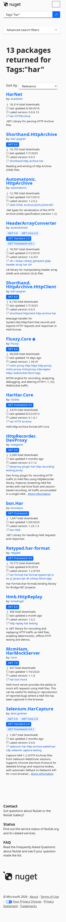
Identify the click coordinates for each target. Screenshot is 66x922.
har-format (31, 575)
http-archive (30, 161)
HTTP (17, 421)
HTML (19, 205)
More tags (34, 373)
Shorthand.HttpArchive (31, 134)
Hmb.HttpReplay (24, 597)
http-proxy (45, 365)
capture (27, 750)
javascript (19, 578)
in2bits (15, 399)
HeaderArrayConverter (31, 223)
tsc (8, 578)
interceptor (44, 369)
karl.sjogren (18, 139)
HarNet (14, 94)
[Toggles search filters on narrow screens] (56, 30)
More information (39, 494)
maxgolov (17, 444)
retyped (15, 553)
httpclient (29, 313)
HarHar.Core (19, 395)
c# (11, 261)
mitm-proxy (13, 369)
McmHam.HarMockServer (23, 651)
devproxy (15, 466)
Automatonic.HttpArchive (21, 181)
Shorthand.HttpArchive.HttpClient (31, 285)
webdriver (49, 746)
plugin (26, 466)
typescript (44, 575)
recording (48, 466)
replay (19, 623)
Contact (10, 806)
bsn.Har (14, 503)
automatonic (19, 187)
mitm (13, 365)
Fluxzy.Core (18, 339)
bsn (12, 530)
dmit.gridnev (19, 713)
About (34, 897)
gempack (38, 261)
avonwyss (17, 508)
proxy (20, 365)
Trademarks (28, 906)
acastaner (17, 98)
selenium (15, 746)
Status (9, 824)
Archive (29, 205)
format (18, 575)
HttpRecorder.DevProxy (21, 438)
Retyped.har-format (28, 548)
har (12, 116)
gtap (48, 261)
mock (23, 679)
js (11, 578)
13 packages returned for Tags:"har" (28, 59)
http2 (9, 373)
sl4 (30, 264)
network (16, 750)
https (34, 365)
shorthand (16, 161)
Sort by (11, 85)
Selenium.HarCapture (29, 709)
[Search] (56, 14)
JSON (37, 205)
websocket (20, 373)
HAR (12, 205)
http (27, 365)
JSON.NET (47, 205)
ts (53, 575)
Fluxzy (15, 343)
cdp (8, 750)
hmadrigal (17, 601)
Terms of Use (50, 897)
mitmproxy (29, 369)
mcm (14, 657)
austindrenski (19, 227)
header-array (14, 264)
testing (10, 470)
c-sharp (18, 261)
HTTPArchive (22, 116)
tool (16, 679)
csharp (27, 261)
